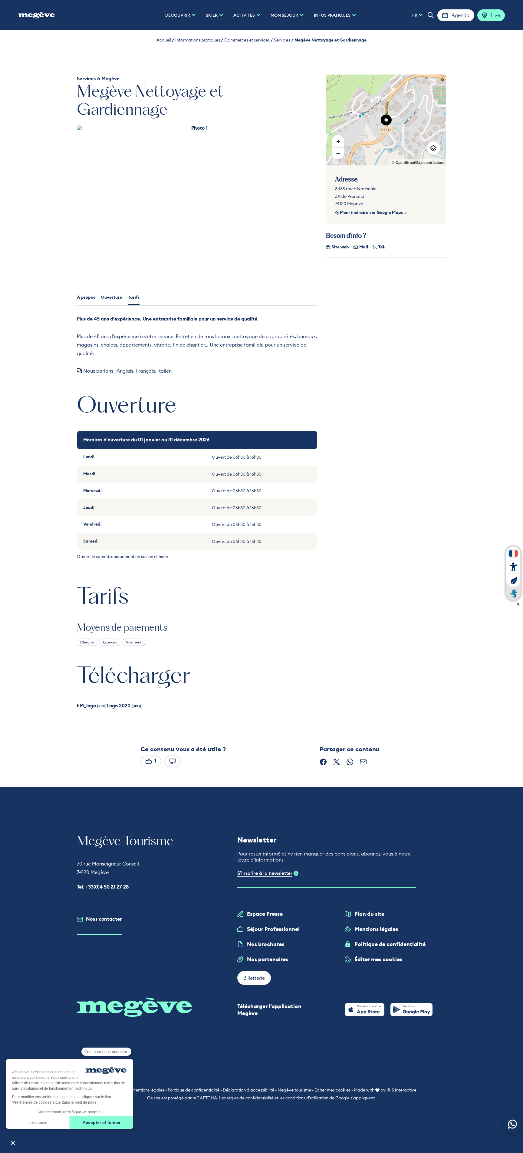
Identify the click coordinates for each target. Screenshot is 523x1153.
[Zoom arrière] (338, 153)
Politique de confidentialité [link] (193, 1090)
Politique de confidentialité (390, 944)
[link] (364, 1009)
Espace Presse (265, 914)
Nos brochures (265, 944)
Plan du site (369, 914)
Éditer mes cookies (378, 959)
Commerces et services (247, 40)
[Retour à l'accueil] (36, 15)
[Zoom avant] (338, 141)
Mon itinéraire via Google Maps (371, 212)
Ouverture (111, 297)
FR (414, 15)
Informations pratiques (197, 40)
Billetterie (254, 978)
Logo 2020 (119, 706)
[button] (430, 15)
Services (282, 40)
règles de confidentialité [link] (250, 1098)
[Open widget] (512, 1124)
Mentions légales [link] (148, 1090)
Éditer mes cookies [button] (332, 1090)
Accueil (163, 40)
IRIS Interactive (401, 1090)
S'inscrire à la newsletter (264, 873)
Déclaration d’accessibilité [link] (248, 1090)
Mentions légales (376, 929)
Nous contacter (104, 919)
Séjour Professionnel (273, 929)
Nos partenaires (267, 959)
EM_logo (87, 706)
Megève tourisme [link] (294, 1090)
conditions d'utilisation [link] (306, 1098)
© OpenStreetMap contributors (418, 162)
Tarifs (134, 297)
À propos (86, 297)
